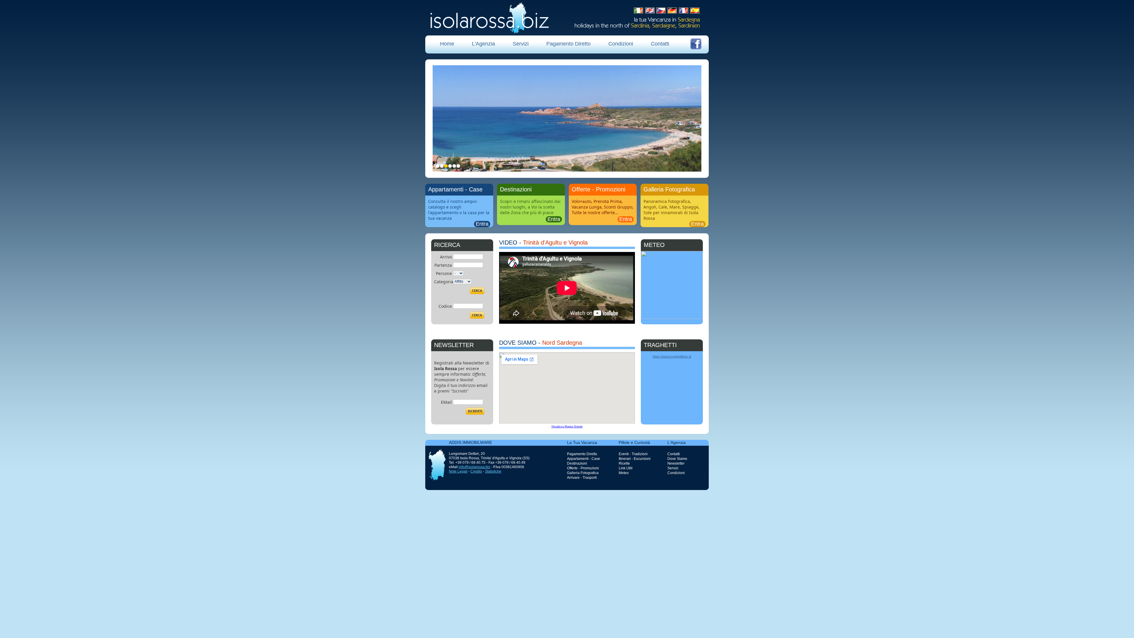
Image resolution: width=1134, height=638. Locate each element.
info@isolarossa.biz (474, 467)
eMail (446, 402)
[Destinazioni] (531, 210)
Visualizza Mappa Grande (567, 426)
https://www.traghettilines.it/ (672, 356)
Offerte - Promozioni (583, 468)
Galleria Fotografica (583, 473)
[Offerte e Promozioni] (603, 210)
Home (447, 44)
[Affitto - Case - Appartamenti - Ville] (459, 210)
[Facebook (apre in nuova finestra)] (695, 43)
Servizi (521, 44)
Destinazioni (577, 463)
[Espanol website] (695, 10)
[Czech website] (661, 10)
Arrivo (446, 257)
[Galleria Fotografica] (674, 210)
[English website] (650, 10)
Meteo (624, 473)
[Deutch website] (672, 10)
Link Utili (626, 468)
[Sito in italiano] (638, 10)
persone (444, 273)
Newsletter (676, 463)
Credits (476, 471)
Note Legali (458, 471)
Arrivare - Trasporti (582, 478)
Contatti (660, 44)
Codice (445, 306)
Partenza (443, 265)
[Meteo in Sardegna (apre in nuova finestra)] (672, 318)
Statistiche (493, 471)
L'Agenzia (483, 44)
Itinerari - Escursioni (635, 459)
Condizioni (620, 44)
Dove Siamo (677, 459)
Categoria (443, 281)
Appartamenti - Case (583, 459)
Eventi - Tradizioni (633, 454)
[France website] (683, 10)
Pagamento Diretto (568, 44)
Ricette (624, 463)
